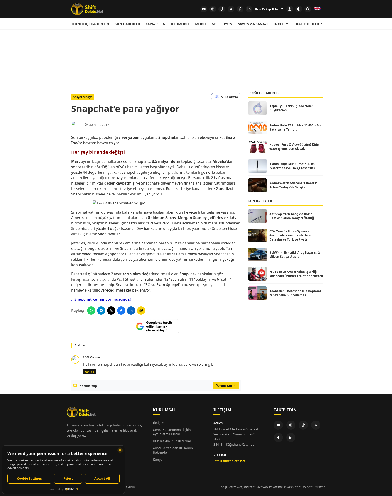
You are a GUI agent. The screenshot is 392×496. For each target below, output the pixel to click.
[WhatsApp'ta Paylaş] (91, 310)
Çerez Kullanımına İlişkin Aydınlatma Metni (172, 432)
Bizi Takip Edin (267, 9)
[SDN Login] (289, 9)
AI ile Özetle (229, 97)
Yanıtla (89, 372)
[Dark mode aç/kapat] (298, 9)
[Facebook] (278, 437)
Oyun (227, 24)
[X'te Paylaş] (111, 310)
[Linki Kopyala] (141, 310)
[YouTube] (278, 425)
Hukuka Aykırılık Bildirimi (172, 441)
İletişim (158, 423)
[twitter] (231, 9)
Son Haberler (127, 24)
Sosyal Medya (83, 97)
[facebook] (240, 9)
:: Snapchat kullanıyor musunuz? (101, 299)
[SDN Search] (307, 9)
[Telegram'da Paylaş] (101, 310)
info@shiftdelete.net (229, 461)
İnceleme (282, 24)
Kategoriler (307, 24)
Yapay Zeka (155, 24)
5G (214, 24)
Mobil (200, 24)
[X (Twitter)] (315, 425)
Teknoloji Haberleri (90, 24)
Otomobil (180, 24)
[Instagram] (290, 425)
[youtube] (203, 9)
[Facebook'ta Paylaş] (121, 310)
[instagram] (212, 9)
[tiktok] (221, 9)
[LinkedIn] (290, 437)
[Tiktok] (303, 425)
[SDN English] (317, 9)
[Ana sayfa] (87, 9)
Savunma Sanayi (253, 24)
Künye (157, 459)
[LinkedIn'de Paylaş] (131, 310)
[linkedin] (249, 9)
